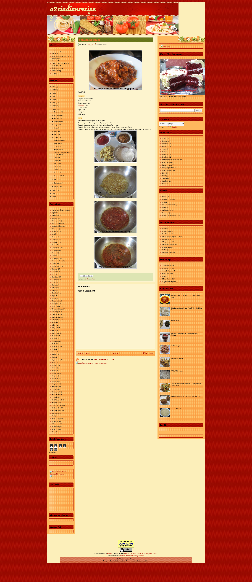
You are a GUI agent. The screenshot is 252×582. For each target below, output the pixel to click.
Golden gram (56, 312)
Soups (164, 184)
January (56, 186)
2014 (54, 106)
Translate (174, 127)
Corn (53, 274)
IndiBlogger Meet (57, 68)
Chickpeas (55, 258)
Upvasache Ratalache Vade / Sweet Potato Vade (186, 396)
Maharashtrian (166, 210)
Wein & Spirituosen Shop (117, 561)
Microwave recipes (168, 244)
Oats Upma (57, 160)
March (56, 180)
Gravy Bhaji (166, 162)
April (56, 137)
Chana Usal (57, 146)
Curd (53, 282)
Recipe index (56, 61)
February (57, 183)
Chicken (54, 255)
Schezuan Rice (58, 149)
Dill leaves (55, 287)
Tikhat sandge (175, 346)
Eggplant (55, 293)
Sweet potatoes (56, 410)
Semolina (55, 389)
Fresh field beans (57, 309)
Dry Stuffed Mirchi (177, 358)
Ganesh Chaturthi (167, 271)
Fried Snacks (166, 234)
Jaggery (54, 322)
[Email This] (81, 276)
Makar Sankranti (167, 279)
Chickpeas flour (57, 261)
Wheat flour (55, 424)
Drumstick (55, 290)
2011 (54, 193)
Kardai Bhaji (175, 320)
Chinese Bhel (58, 170)
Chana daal (55, 250)
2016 (54, 99)
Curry (164, 149)
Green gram (55, 314)
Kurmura (55, 330)
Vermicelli (55, 421)
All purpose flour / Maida (60, 210)
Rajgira (54, 376)
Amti (164, 138)
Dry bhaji (165, 157)
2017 (54, 96)
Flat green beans (57, 304)
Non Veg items (167, 170)
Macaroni (55, 336)
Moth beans (55, 346)
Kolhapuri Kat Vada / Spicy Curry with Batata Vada (185, 296)
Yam (53, 432)
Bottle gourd (56, 231)
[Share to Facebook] (89, 276)
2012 (54, 190)
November (57, 115)
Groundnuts (56, 320)
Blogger (132, 559)
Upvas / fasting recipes (169, 215)
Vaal (53, 416)
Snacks (164, 181)
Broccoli (54, 237)
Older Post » (147, 353)
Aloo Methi (57, 164)
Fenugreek (55, 298)
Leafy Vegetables (167, 167)
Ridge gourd (56, 384)
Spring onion (56, 408)
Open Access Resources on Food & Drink (60, 64)
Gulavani (57, 157)
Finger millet (56, 301)
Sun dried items (167, 252)
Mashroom (55, 341)
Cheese (54, 253)
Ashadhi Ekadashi (168, 265)
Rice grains (55, 381)
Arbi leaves (55, 215)
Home (116, 353)
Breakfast (165, 143)
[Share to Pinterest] (91, 276)
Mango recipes (167, 242)
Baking (164, 228)
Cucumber (55, 279)
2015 (54, 103)
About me (55, 53)
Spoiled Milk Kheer (177, 409)
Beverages (165, 141)
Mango (54, 338)
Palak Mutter (58, 143)
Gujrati (164, 202)
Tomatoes (55, 413)
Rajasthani (165, 213)
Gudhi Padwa (166, 273)
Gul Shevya (57, 167)
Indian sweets (166, 165)
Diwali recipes (166, 268)
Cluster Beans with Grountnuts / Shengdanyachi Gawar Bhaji (186, 384)
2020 (54, 90)
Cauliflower (55, 247)
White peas (55, 429)
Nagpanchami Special (169, 282)
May (55, 134)
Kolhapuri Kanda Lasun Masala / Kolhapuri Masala (184, 334)
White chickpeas (57, 426)
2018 (54, 93)
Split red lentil (56, 402)
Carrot (54, 245)
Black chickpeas (57, 223)
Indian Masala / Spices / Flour (171, 236)
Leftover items (166, 239)
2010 (54, 196)
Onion (54, 352)
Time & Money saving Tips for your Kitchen (62, 57)
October (56, 118)
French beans (56, 306)
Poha (53, 362)
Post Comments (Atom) (104, 360)
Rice (163, 173)
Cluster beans (56, 266)
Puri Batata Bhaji (59, 140)
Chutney (165, 146)
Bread (54, 234)
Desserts (165, 154)
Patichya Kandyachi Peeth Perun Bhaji (62, 153)
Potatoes (54, 365)
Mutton (54, 349)
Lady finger (55, 333)
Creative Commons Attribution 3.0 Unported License (140, 553)
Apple (54, 213)
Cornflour (55, 277)
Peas (53, 357)
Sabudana (55, 386)
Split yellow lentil (57, 405)
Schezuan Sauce (59, 173)
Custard (54, 285)
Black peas (55, 229)
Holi (163, 276)
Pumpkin (55, 370)
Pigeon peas (56, 360)
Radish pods (56, 373)
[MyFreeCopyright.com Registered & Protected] (61, 474)
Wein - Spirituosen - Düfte (140, 561)
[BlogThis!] (84, 276)
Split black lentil (57, 400)
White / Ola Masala (177, 371)
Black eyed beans (57, 226)
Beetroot (54, 218)
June (55, 131)
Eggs (53, 295)
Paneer (54, 354)
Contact (54, 73)
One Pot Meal (166, 247)
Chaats (164, 197)
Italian (164, 207)
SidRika (109, 553)
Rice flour (55, 378)
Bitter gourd (56, 221)
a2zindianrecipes (73, 12)
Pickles (164, 250)
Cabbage (54, 239)
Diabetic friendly (167, 231)
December (57, 112)
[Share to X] (86, 276)
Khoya (54, 325)
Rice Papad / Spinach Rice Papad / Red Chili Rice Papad (186, 309)
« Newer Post (84, 353)
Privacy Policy (56, 70)
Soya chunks (56, 394)
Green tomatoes (57, 317)
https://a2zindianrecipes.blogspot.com (132, 555)
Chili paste (81, 105)
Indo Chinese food (89, 279)
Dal (163, 151)
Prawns (54, 368)
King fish (55, 328)
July (55, 128)
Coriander (55, 271)
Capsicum (55, 242)
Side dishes (165, 178)
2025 (54, 87)
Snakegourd (56, 392)
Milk (53, 344)
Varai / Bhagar (56, 418)
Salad (164, 176)
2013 (54, 109)
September (57, 121)
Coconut (54, 269)
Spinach (54, 397)
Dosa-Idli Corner (167, 199)
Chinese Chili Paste (60, 176)
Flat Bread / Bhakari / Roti (170, 159)
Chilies (54, 263)
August (56, 125)
